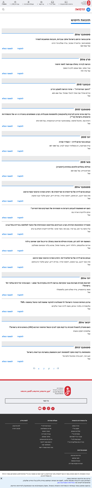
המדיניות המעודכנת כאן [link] (66, 483)
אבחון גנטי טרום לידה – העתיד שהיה (74, 142)
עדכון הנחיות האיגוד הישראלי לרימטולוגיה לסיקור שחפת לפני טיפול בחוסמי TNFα (55, 302)
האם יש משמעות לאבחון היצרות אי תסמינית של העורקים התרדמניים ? (60, 208)
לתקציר (20, 49)
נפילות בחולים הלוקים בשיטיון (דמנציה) (73, 167)
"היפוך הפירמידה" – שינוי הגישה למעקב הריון (70, 89)
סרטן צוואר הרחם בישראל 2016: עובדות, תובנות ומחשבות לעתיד (62, 39)
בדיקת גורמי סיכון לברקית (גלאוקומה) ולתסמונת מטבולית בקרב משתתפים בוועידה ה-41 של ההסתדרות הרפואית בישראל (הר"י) (46, 115)
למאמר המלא (7, 49)
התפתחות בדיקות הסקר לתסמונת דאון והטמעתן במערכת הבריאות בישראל (58, 352)
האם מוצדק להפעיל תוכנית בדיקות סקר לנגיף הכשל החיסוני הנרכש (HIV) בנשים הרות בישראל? (49, 327)
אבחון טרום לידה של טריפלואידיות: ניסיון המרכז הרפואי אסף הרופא (61, 258)
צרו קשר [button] (46, 401)
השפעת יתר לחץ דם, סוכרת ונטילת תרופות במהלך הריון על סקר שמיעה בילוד (57, 242)
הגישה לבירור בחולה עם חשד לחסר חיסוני (72, 64)
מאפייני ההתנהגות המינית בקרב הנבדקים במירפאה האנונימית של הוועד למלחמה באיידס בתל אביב (47, 225)
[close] (1, 479)
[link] (85, 3)
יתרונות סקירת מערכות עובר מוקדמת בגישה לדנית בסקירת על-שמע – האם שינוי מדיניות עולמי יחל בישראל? (48, 284)
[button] (66, 3)
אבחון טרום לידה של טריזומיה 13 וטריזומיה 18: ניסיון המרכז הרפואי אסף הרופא (56, 192)
